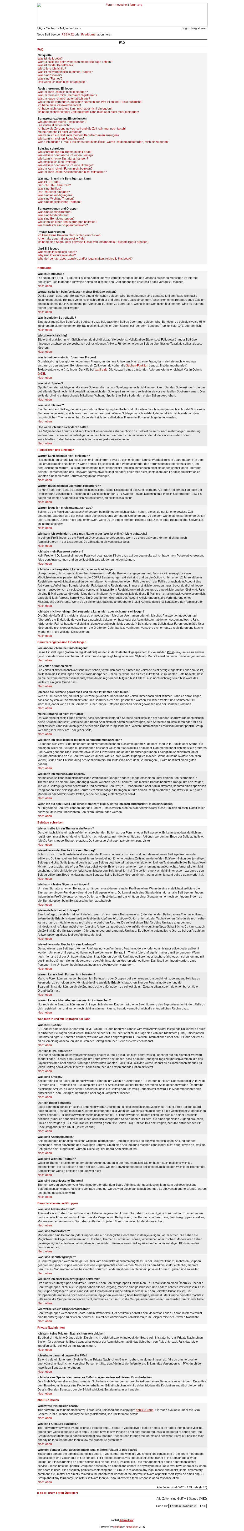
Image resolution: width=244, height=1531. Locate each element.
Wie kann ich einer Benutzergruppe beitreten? (67, 222)
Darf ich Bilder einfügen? (54, 192)
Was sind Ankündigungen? (55, 195)
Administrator (126, 1520)
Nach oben (45, 286)
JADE (41, 373)
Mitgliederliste (69, 28)
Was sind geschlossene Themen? (59, 202)
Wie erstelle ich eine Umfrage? (57, 162)
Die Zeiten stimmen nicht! (54, 125)
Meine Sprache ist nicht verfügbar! (60, 132)
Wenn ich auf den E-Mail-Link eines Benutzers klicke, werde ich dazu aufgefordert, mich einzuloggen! (103, 142)
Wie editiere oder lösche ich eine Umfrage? (66, 165)
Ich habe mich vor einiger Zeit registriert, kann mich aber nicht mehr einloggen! (88, 112)
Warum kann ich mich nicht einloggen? (63, 92)
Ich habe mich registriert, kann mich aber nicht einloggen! (75, 108)
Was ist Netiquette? (50, 58)
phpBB (117, 1527)
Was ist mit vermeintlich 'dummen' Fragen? (65, 72)
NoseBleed (132, 1527)
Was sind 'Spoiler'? (50, 75)
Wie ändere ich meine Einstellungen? (62, 122)
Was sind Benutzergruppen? (56, 218)
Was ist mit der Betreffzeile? (55, 65)
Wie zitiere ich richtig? (52, 68)
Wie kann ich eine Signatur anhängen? (63, 158)
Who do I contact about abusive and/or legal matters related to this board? (85, 258)
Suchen (51, 28)
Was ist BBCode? (49, 182)
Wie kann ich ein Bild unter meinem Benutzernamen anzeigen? (78, 135)
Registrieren (199, 28)
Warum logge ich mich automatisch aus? (64, 98)
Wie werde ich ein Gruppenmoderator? (63, 225)
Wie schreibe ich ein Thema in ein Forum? (65, 152)
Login (185, 28)
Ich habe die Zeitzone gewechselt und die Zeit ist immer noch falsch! (82, 128)
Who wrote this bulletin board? (57, 252)
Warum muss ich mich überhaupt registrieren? (67, 95)
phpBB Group (144, 1410)
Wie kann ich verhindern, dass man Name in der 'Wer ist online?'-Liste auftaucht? (90, 102)
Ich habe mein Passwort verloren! (59, 105)
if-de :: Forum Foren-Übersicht (57, 1493)
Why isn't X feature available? (57, 255)
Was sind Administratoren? (55, 212)
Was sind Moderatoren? (53, 215)
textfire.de (101, 369)
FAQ (39, 28)
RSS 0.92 (67, 34)
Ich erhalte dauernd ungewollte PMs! (61, 238)
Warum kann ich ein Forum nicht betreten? (65, 168)
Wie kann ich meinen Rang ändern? (61, 138)
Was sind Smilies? (49, 188)
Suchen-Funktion (137, 365)
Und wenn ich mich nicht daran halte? (62, 82)
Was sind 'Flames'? (50, 78)
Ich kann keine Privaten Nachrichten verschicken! (69, 235)
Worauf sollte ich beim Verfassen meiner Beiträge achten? (75, 62)
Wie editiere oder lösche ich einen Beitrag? (65, 155)
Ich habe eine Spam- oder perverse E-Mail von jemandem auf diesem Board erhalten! (93, 242)
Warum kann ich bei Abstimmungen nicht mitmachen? (72, 172)
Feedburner (89, 34)
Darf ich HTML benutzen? (54, 185)
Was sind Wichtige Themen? (56, 198)
